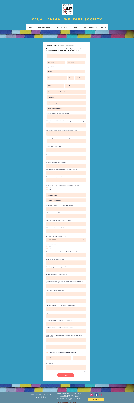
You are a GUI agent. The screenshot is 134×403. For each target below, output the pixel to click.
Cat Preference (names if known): (55, 53)
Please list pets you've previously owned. (56, 267)
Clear (84, 371)
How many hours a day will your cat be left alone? (58, 220)
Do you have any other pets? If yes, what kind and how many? (61, 251)
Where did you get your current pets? (55, 259)
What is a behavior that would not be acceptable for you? (60, 327)
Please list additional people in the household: (58, 113)
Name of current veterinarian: (53, 297)
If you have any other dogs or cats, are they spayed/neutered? (61, 305)
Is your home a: (50, 154)
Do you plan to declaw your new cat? (55, 290)
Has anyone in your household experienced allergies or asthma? (61, 130)
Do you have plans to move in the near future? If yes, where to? (61, 169)
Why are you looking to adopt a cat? (55, 146)
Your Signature (49, 363)
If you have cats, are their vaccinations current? (57, 313)
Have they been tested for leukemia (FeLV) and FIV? (59, 320)
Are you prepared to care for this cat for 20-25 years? (59, 138)
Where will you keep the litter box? (54, 212)
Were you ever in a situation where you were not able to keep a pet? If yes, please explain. (64, 336)
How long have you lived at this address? (56, 162)
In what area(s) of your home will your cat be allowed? (59, 205)
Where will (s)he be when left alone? (55, 228)
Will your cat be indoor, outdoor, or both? (56, 236)
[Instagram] (100, 394)
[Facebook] (96, 394)
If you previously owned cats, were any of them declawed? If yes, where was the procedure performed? (65, 282)
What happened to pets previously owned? (56, 274)
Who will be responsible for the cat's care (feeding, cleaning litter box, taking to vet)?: (65, 121)
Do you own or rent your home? (54, 177)
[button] (45, 27)
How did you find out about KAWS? (55, 344)
